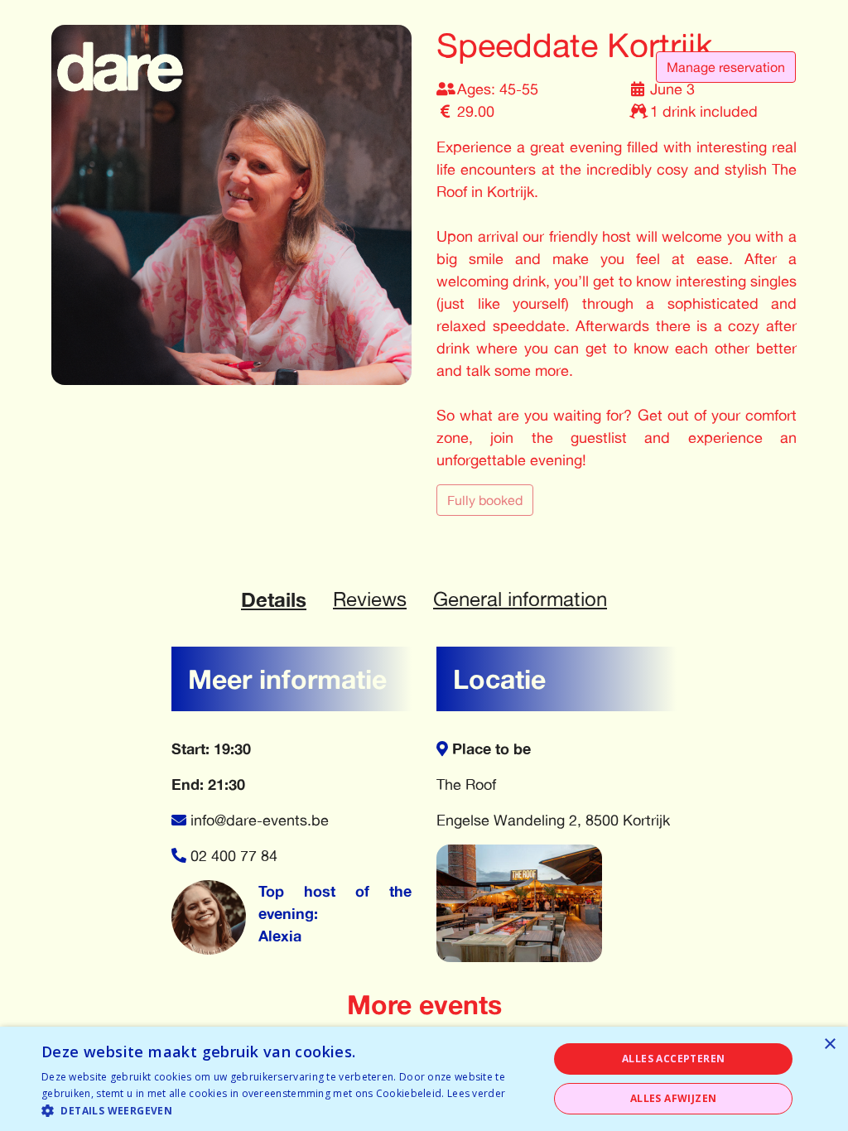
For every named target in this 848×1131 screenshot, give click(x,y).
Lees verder (476, 1093)
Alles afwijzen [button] (673, 1098)
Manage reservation (726, 67)
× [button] (829, 1044)
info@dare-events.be (259, 820)
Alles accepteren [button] (673, 1059)
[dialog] (424, 1079)
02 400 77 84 (233, 855)
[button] (287, 1110)
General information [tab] (520, 599)
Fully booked (485, 500)
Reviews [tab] (370, 599)
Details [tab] (273, 599)
